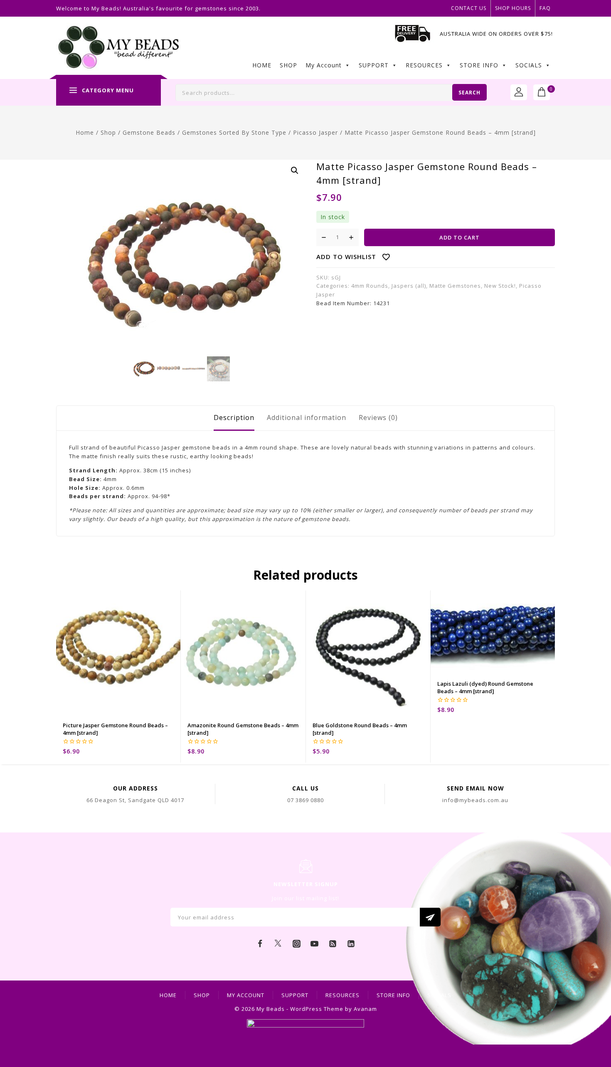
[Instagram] (296, 943)
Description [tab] (234, 417)
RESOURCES (424, 65)
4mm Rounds (369, 285)
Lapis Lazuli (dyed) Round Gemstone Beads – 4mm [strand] (485, 687)
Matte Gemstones (455, 285)
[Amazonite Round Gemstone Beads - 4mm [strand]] (243, 652)
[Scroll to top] (592, 1023)
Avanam (365, 1009)
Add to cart (459, 237)
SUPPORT (374, 65)
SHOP (288, 65)
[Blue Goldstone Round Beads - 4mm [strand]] (368, 652)
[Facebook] (260, 943)
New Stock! (500, 285)
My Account (324, 65)
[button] (294, 170)
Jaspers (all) (409, 285)
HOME (261, 65)
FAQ (545, 8)
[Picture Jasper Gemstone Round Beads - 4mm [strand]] (118, 652)
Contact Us (468, 8)
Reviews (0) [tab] (378, 417)
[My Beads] (118, 48)
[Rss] (333, 943)
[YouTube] (315, 943)
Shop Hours (513, 8)
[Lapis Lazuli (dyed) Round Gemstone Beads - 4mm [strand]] (493, 632)
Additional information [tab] (306, 417)
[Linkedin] (351, 943)
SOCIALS (528, 65)
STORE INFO (479, 65)
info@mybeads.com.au (475, 800)
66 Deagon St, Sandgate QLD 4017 (135, 800)
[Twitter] (278, 943)
